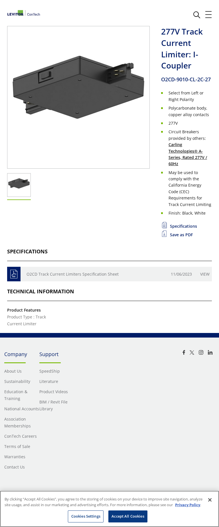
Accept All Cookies (127, 516)
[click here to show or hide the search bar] (196, 14)
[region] (109, 509)
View (205, 274)
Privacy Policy (187, 504)
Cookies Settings (85, 516)
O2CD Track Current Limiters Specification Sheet (73, 274)
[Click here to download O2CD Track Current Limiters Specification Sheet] (14, 274)
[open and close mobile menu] (208, 14)
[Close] (210, 500)
